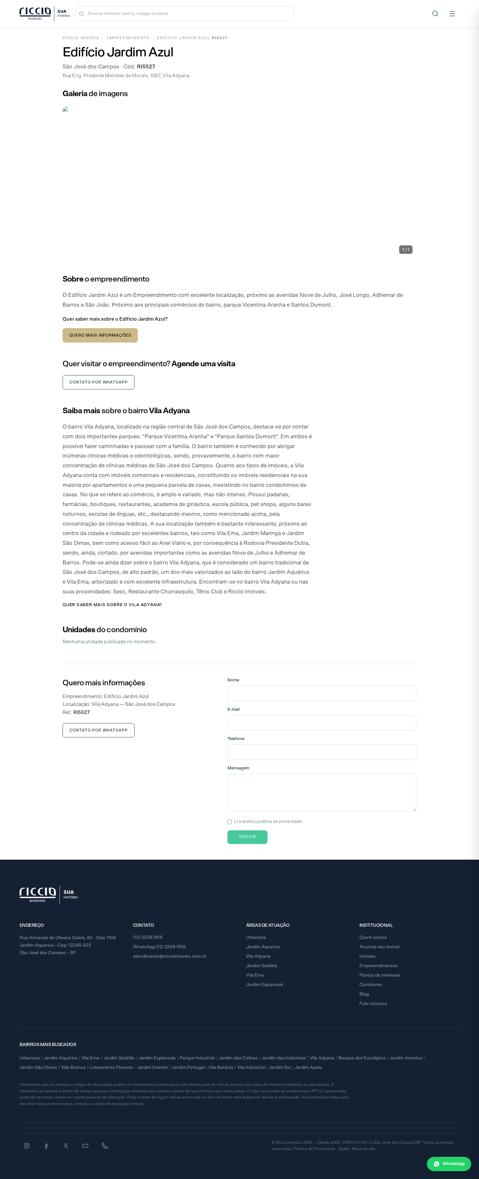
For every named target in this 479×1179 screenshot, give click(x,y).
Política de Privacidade (314, 1149)
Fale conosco (373, 1003)
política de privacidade (280, 822)
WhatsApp (454, 1164)
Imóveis (367, 956)
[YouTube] (85, 1146)
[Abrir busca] (435, 14)
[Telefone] (105, 1146)
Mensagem (238, 768)
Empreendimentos (378, 966)
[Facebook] (46, 1146)
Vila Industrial (251, 1067)
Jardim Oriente (152, 1067)
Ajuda (343, 1149)
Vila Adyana (258, 956)
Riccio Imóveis (81, 38)
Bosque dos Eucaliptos (361, 1058)
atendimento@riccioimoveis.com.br (170, 956)
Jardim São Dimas (38, 1067)
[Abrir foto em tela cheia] (239, 182)
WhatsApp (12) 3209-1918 (159, 947)
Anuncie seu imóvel (379, 947)
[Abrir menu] (452, 14)
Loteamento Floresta (111, 1067)
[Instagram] (27, 1146)
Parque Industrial (197, 1058)
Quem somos (373, 937)
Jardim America (405, 1058)
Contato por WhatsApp (98, 382)
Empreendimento (128, 38)
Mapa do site (363, 1149)
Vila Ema (255, 975)
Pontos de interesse (379, 975)
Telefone (235, 739)
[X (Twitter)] (66, 1146)
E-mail (233, 709)
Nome (233, 680)
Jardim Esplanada (264, 984)
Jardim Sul (280, 1067)
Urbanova (256, 937)
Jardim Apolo (308, 1067)
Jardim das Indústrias (284, 1058)
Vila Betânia (221, 1067)
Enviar (247, 837)
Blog (364, 994)
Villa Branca (73, 1067)
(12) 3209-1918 (148, 937)
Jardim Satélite (261, 966)
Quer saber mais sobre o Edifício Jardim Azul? (115, 319)
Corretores (370, 984)
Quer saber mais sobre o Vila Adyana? (112, 605)
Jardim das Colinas (238, 1058)
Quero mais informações (100, 335)
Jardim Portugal (188, 1067)
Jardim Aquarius (263, 947)
